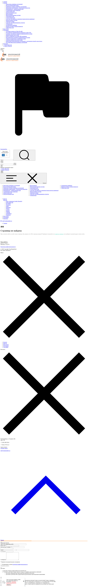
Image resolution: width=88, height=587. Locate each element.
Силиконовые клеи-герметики (13, 10)
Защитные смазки (10, 21)
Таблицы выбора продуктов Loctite (14, 40)
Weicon (7, 208)
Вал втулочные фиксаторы (12, 5)
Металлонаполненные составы (13, 15)
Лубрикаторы (9, 24)
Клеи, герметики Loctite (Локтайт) (14, 201)
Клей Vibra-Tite (9, 202)
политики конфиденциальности (20, 564)
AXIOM (8, 212)
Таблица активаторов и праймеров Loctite (16, 38)
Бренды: (5, 200)
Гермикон (8, 214)
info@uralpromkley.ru (7, 221)
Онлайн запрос (4, 448)
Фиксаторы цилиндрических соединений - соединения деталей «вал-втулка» (24, 41)
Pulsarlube (8, 207)
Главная (5, 1)
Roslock (8, 211)
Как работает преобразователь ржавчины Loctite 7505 (18, 32)
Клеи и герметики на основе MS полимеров (16, 36)
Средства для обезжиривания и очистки (15, 22)
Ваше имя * (3, 545)
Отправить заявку (5, 565)
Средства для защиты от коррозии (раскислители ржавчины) (20, 19)
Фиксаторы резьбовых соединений (14, 4)
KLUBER (8, 203)
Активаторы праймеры (11, 25)
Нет (6, 155)
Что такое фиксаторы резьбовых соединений (16, 42)
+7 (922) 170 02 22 (7, 46)
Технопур (8, 205)
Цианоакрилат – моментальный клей (14, 9)
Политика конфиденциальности (11, 582)
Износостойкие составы (11, 20)
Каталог (5, 3)
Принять (8, 584)
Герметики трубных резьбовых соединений (16, 6)
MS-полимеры (9, 14)
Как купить (6, 28)
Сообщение (3, 559)
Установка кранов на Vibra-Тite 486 (14, 31)
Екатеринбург (4, 149)
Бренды (5, 343)
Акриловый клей (10, 16)
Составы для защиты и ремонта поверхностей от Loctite (19, 33)
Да (3, 155)
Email (2, 550)
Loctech (8, 210)
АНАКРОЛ (8, 213)
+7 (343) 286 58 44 (7, 45)
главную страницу (59, 234)
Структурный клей (10, 17)
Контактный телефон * (6, 547)
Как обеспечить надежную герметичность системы (18, 37)
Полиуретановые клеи (11, 12)
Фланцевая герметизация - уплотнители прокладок (18, 7)
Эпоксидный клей (10, 11)
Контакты (5, 43)
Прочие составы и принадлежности (14, 26)
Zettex (7, 206)
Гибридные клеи (10, 27)
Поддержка (6, 30)
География (5, 347)
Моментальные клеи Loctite (12, 35)
